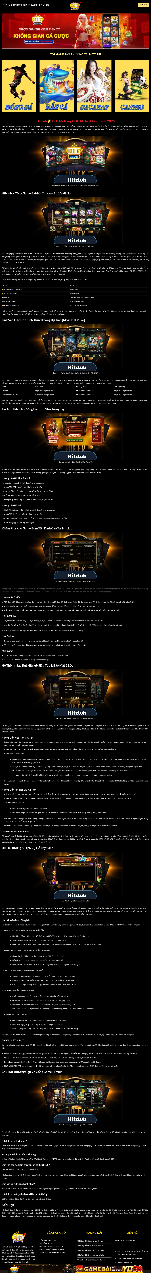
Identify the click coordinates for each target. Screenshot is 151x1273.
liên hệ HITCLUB (46, 1243)
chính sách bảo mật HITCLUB (51, 1246)
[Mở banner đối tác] (42, 1268)
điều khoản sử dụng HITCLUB (52, 1249)
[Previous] (8, 31)
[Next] (143, 31)
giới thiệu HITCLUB (48, 1240)
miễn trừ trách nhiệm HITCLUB (52, 1252)
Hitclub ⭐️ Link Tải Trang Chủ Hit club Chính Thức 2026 (26, 5)
